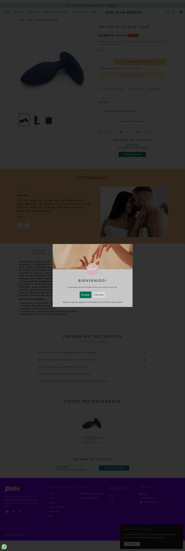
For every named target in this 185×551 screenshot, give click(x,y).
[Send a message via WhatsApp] (4, 547)
